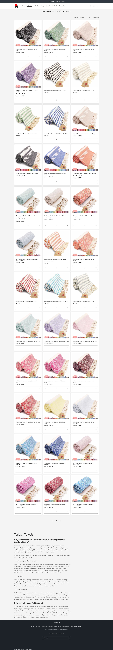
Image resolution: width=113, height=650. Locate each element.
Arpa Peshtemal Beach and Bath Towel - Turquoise (56, 301)
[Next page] (60, 521)
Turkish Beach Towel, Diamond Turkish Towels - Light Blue (84, 422)
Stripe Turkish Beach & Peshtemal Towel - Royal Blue (55, 174)
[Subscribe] (68, 638)
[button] (30, 5)
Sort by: (76, 17)
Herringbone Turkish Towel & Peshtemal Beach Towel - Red (55, 505)
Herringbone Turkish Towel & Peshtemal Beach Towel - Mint (26, 216)
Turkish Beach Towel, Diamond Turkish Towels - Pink (85, 341)
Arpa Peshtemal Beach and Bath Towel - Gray (83, 301)
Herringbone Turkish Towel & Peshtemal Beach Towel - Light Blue (26, 259)
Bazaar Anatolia (21, 649)
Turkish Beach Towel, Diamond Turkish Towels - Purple (27, 91)
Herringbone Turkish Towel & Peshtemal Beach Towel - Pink (83, 464)
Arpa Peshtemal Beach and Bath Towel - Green (26, 133)
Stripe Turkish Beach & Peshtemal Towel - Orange (84, 173)
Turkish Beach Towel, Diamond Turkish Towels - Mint (28, 341)
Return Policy (57, 626)
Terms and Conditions (47, 626)
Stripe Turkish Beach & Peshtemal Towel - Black (27, 173)
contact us (17, 615)
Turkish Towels (77, 626)
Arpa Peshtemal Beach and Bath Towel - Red (26, 301)
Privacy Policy (65, 626)
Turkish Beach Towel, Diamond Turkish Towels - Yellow (55, 422)
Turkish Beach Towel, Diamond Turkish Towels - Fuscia (55, 381)
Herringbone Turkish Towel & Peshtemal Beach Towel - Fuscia (26, 505)
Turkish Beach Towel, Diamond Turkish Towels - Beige (84, 50)
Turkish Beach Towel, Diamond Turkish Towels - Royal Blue (55, 464)
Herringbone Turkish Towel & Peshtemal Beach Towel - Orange (83, 216)
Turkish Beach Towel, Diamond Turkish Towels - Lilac (56, 341)
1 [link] (52, 521)
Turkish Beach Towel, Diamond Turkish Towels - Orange (84, 259)
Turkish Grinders (64, 629)
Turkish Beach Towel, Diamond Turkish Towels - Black (27, 50)
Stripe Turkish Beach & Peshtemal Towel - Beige (84, 133)
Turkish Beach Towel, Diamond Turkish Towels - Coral (27, 381)
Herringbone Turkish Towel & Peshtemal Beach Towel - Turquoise (83, 505)
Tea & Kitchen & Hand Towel (52, 629)
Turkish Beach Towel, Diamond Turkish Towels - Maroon (84, 381)
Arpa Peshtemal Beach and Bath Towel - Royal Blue (56, 133)
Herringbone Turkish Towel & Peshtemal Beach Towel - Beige (55, 216)
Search (32, 626)
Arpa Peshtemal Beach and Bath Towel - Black (55, 90)
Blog (71, 626)
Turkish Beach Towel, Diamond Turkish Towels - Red (28, 422)
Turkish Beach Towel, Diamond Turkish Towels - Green (55, 50)
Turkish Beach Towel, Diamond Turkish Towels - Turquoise (27, 464)
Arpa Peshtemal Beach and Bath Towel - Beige (83, 90)
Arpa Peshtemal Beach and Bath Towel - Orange (55, 259)
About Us (38, 626)
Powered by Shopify (28, 649)
